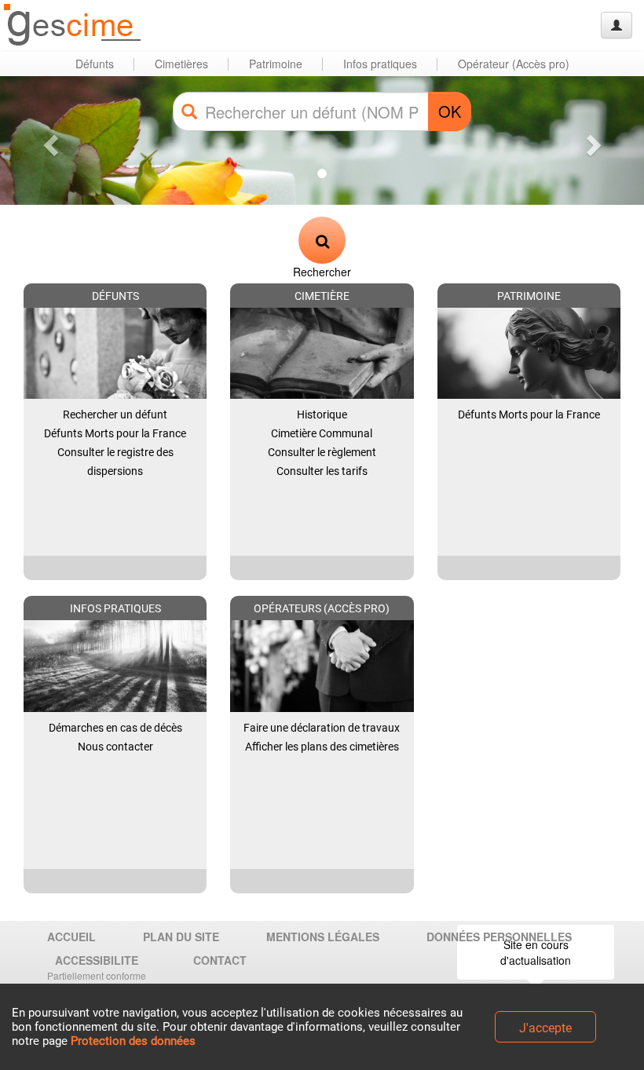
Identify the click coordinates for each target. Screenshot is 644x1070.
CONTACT (220, 960)
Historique (322, 414)
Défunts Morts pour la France (115, 433)
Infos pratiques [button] (380, 63)
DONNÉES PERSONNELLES (499, 936)
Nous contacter (115, 746)
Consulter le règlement (322, 452)
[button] (48, 140)
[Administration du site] (616, 25)
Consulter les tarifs (322, 471)
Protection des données (133, 1041)
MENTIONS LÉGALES (322, 936)
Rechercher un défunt (115, 414)
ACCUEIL (71, 936)
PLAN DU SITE (181, 936)
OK (449, 111)
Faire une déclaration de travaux (321, 727)
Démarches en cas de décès (115, 727)
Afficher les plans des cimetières (322, 746)
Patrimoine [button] (275, 63)
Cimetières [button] (181, 63)
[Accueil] (73, 25)
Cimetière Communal (321, 433)
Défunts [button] (94, 63)
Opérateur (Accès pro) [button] (513, 63)
